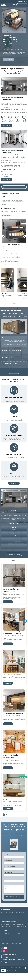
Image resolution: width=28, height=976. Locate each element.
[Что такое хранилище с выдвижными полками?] (14, 785)
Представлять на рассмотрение (14, 896)
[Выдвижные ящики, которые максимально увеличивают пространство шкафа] (14, 741)
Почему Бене (4, 931)
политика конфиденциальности (10, 970)
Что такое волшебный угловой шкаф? (13, 713)
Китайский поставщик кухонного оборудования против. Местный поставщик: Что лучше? (12, 589)
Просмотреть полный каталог (14, 250)
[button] (14, 5)
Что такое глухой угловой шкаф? (12, 674)
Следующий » (21, 814)
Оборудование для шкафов (9, 921)
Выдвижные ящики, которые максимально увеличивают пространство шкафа (11, 755)
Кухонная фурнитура (7, 909)
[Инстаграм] (4, 951)
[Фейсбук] (1, 951)
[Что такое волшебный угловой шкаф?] (14, 700)
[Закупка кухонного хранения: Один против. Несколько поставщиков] (14, 619)
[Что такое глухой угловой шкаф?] (14, 661)
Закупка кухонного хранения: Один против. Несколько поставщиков (12, 632)
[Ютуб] (7, 951)
